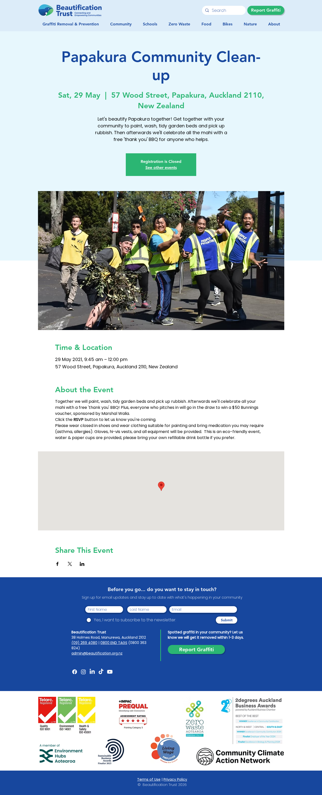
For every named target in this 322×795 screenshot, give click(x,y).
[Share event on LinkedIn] (82, 564)
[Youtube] (110, 672)
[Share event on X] (69, 564)
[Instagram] (83, 672)
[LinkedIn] (92, 672)
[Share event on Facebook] (57, 564)
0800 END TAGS (113, 642)
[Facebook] (74, 672)
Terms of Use (148, 779)
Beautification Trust (88, 632)
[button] (120, 24)
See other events (161, 167)
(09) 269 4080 (84, 642)
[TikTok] (101, 672)
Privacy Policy (175, 779)
